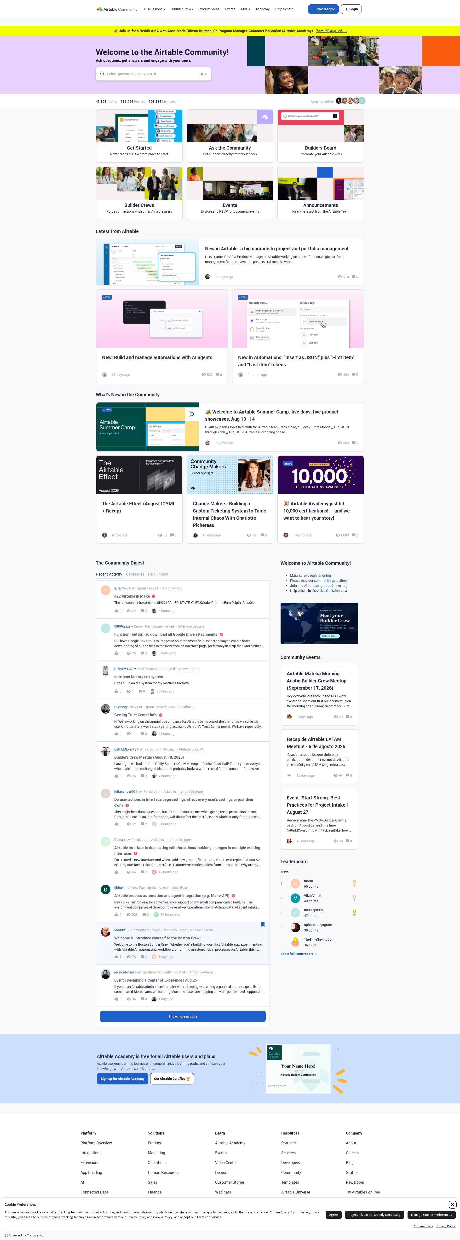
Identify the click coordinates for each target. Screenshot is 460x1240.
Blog (350, 1162)
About (351, 1143)
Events (230, 9)
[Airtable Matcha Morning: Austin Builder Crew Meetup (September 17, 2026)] (319, 695)
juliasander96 (124, 791)
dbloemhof (122, 887)
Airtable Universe (295, 1192)
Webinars (223, 1192)
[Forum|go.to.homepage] (117, 9)
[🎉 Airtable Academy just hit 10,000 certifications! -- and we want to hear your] (320, 499)
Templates (290, 1182)
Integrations (90, 1152)
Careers (352, 1152)
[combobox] (153, 74)
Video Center (226, 1162)
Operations (157, 1162)
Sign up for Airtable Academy (122, 1078)
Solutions (156, 1133)
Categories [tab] (135, 574)
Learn (220, 1133)
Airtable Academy (230, 1143)
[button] (323, 9)
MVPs (245, 9)
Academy (263, 9)
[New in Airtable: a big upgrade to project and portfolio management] (230, 262)
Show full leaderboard (297, 953)
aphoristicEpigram (318, 924)
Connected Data (94, 1192)
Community (291, 1172)
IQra (117, 588)
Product (154, 1143)
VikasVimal (312, 895)
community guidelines (330, 580)
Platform (88, 1133)
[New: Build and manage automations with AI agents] (162, 336)
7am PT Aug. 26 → (331, 30)
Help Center (284, 9)
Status (351, 1172)
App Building (91, 1172)
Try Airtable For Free (363, 1192)
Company (354, 1133)
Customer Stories (230, 1182)
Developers (290, 1162)
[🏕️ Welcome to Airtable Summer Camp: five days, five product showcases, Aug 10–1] (230, 427)
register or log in (322, 575)
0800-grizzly (123, 626)
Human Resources (163, 1172)
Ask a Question (328, 590)
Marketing (156, 1152)
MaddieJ (120, 930)
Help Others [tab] (158, 574)
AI (82, 1182)
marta (308, 881)
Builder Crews (182, 9)
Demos (221, 1172)
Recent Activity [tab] (109, 574)
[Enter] (100, 74)
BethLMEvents (125, 749)
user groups (322, 585)
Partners (288, 1143)
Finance (154, 1192)
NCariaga (121, 706)
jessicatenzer (124, 972)
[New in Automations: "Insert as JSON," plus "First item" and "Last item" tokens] (298, 336)
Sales (152, 1182)
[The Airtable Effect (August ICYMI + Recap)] (139, 499)
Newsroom (355, 1182)
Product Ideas (209, 9)
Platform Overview (96, 1143)
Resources (290, 1133)
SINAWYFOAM (125, 668)
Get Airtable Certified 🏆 (172, 1078)
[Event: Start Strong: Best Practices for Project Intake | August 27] (319, 819)
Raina (118, 839)
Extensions (89, 1162)
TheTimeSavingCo (318, 939)
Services (288, 1152)
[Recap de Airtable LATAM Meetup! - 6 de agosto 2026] (319, 756)
